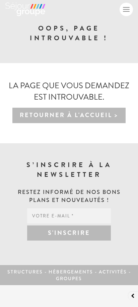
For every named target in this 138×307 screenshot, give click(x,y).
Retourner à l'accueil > (69, 115)
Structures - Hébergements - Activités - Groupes (69, 275)
